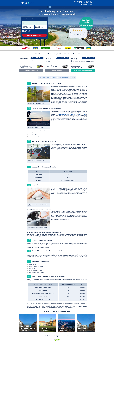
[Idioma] (50, 7)
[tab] (27, 18)
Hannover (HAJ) (74, 114)
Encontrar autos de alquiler (34, 35)
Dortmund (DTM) (82, 114)
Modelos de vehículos (63, 7)
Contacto (90, 7)
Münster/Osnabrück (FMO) (64, 114)
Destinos (82, 7)
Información (75, 7)
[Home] (27, 3)
